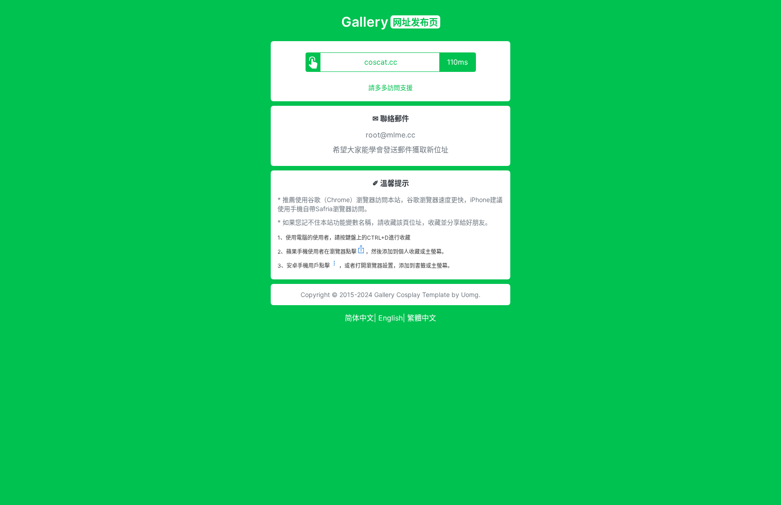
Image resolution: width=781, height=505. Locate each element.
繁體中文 (421, 317)
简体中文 (359, 317)
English (390, 317)
